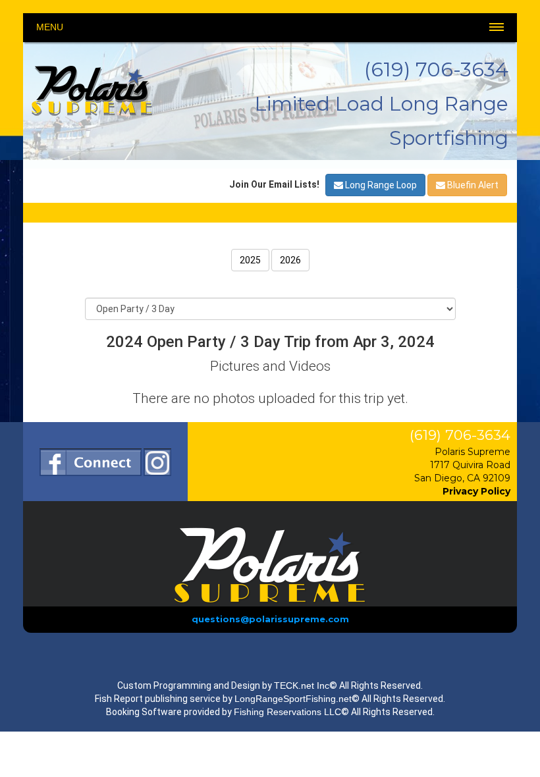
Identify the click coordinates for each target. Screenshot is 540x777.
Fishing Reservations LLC (287, 712)
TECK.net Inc (301, 685)
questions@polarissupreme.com (270, 619)
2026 (290, 260)
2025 (250, 260)
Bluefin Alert (472, 185)
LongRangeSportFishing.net (293, 698)
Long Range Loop (380, 185)
